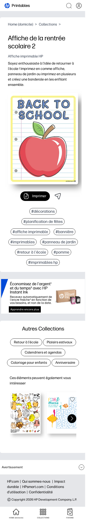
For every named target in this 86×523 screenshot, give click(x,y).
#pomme (61, 252)
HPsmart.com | (34, 487)
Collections (48, 24)
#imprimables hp (43, 262)
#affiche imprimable (30, 231)
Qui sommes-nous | (38, 481)
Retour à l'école (26, 342)
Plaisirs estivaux (59, 342)
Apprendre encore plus (24, 309)
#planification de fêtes (43, 221)
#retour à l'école (31, 252)
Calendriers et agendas (43, 352)
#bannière (64, 231)
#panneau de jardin (59, 242)
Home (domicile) (20, 24)
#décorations (43, 211)
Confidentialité (41, 492)
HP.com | (14, 481)
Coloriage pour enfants (29, 362)
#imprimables (22, 242)
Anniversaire (65, 362)
